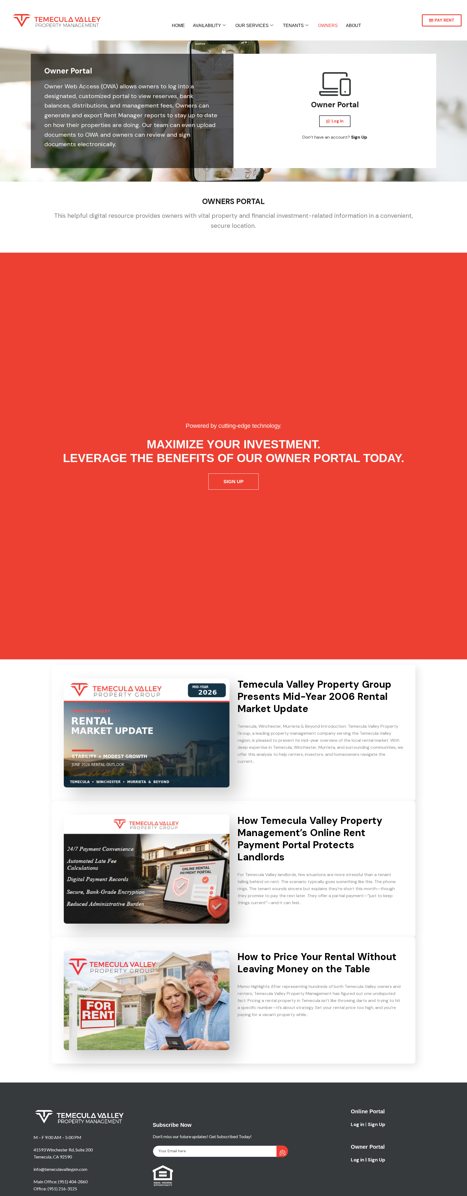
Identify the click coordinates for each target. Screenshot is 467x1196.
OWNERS (328, 25)
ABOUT (353, 25)
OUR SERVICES (252, 25)
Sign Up (359, 137)
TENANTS (293, 25)
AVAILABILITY (207, 25)
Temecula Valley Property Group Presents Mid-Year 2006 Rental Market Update (314, 696)
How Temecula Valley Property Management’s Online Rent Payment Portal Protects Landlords (310, 838)
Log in (357, 1124)
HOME (178, 25)
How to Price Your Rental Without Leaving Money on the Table (317, 962)
